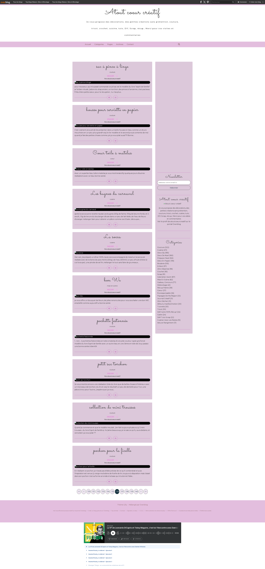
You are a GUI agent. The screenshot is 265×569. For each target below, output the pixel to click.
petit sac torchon (112, 364)
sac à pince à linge (112, 66)
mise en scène (112, 286)
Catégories (99, 44)
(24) (168, 312)
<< (79, 491)
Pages (110, 44)
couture (112, 72)
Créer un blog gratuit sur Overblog (98, 510)
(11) (166, 323)
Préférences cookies (205, 510)
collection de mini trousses (112, 407)
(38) (164, 288)
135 (112, 491)
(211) (162, 250)
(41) (163, 285)
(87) (166, 277)
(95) (162, 272)
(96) (165, 269)
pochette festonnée (112, 321)
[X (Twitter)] (204, 2)
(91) (161, 274)
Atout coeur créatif (132, 12)
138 (127, 491)
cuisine (112, 199)
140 (136, 491)
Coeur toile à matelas (112, 153)
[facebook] (201, 2)
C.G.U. (142, 510)
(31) (165, 299)
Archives (119, 44)
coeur (112, 159)
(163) (165, 258)
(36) (165, 293)
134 (108, 491)
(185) (163, 253)
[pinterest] (208, 2)
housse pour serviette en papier (112, 110)
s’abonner (114, 538)
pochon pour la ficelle (112, 450)
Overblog (144, 505)
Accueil (88, 44)
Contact (130, 44)
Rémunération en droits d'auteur (155, 510)
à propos (138, 538)
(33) (169, 296)
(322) (163, 247)
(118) (165, 261)
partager (126, 538)
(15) (169, 320)
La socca (112, 237)
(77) (166, 282)
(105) (163, 264)
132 (98, 491)
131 (93, 491)
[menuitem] (87, 44)
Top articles (114, 510)
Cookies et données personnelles (188, 510)
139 (131, 491)
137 (122, 491)
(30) (169, 304)
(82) (165, 280)
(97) (162, 266)
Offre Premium (172, 510)
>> (146, 491)
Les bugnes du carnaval (112, 193)
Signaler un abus (132, 510)
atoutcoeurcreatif (177, 221)
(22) (165, 317)
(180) (165, 255)
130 (89, 491)
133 (103, 491)
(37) (161, 290)
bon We (112, 280)
